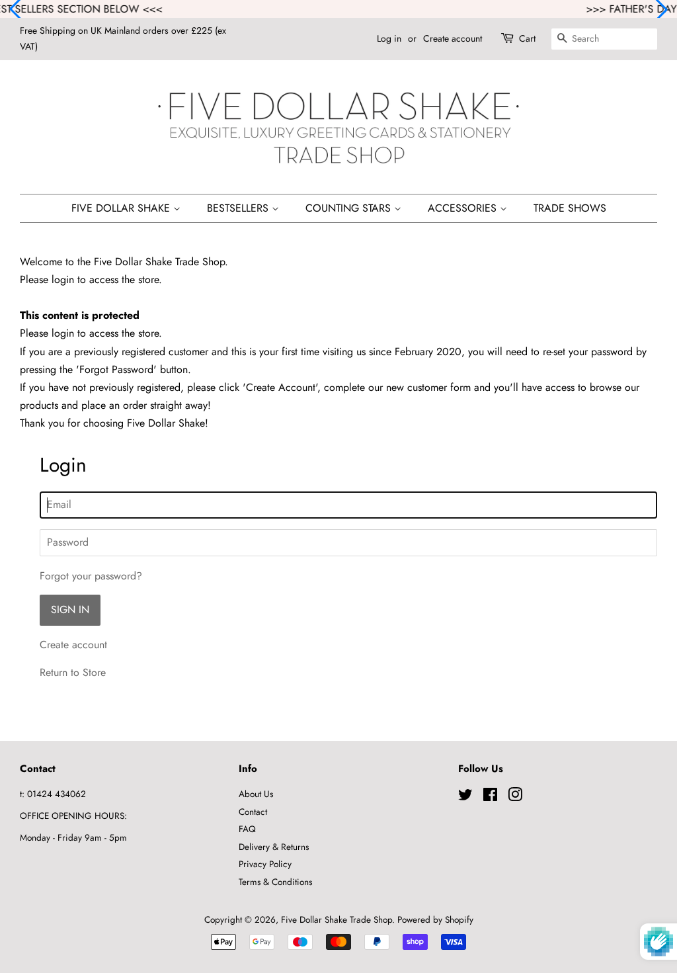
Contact (253, 811)
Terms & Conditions (275, 881)
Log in (389, 38)
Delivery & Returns (274, 846)
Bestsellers (239, 208)
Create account (452, 38)
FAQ (247, 828)
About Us (256, 793)
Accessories (464, 208)
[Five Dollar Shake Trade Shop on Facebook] (490, 797)
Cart (527, 38)
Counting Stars (349, 208)
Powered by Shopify (435, 919)
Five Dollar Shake (122, 208)
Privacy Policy (265, 863)
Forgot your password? (91, 575)
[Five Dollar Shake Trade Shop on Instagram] (515, 797)
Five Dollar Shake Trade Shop (336, 919)
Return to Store (73, 672)
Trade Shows (570, 208)
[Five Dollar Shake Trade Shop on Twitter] (465, 797)
